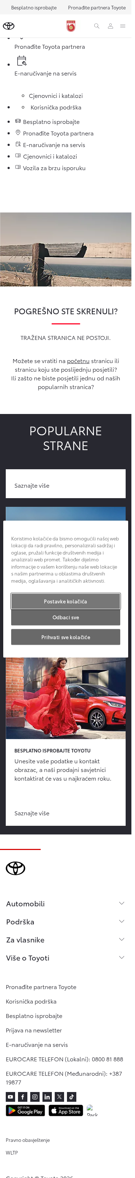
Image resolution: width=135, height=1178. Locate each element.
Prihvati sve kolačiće (65, 637)
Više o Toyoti (27, 957)
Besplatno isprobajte (34, 7)
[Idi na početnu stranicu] (8, 26)
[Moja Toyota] (110, 26)
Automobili (25, 903)
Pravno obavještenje (28, 1139)
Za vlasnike (25, 939)
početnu (78, 360)
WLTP (12, 1152)
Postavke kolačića (65, 601)
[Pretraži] (97, 26)
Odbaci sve (66, 617)
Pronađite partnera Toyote (97, 7)
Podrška (20, 921)
